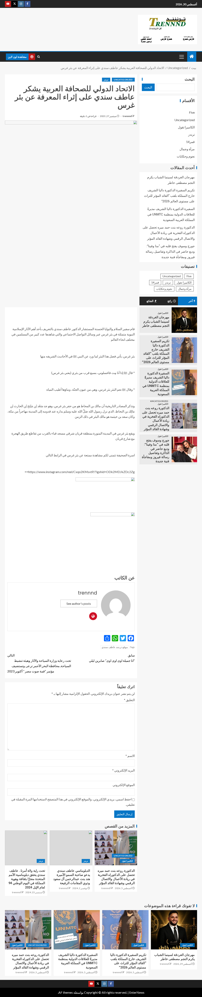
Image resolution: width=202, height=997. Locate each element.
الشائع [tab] (150, 301)
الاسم (130, 756)
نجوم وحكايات (186, 156)
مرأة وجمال (187, 149)
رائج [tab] (169, 301)
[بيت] (192, 56)
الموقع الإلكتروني (124, 785)
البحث (190, 79)
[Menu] (181, 57)
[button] (181, 57)
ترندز (106, 79)
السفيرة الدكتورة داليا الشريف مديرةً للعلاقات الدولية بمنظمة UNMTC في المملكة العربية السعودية (171, 214)
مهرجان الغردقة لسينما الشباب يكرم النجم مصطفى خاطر (155, 321)
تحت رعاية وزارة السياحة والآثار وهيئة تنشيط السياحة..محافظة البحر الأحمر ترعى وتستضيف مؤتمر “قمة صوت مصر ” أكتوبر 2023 (39, 663)
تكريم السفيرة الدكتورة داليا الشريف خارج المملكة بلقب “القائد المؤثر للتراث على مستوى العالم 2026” (169, 195)
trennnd (127, 116)
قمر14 (190, 142)
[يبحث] (38, 57)
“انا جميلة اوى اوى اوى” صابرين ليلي (112, 657)
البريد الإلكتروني (123, 770)
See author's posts (78, 603)
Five (192, 112)
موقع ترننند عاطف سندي (115, 647)
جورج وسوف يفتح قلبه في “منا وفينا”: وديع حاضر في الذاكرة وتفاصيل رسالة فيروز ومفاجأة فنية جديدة (170, 251)
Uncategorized (123, 79)
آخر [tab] (191, 301)
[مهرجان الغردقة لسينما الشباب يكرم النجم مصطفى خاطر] (184, 320)
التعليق (129, 700)
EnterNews (136, 992)
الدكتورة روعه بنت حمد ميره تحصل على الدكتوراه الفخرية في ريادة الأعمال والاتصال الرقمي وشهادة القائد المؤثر (169, 233)
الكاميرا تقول (127, 861)
